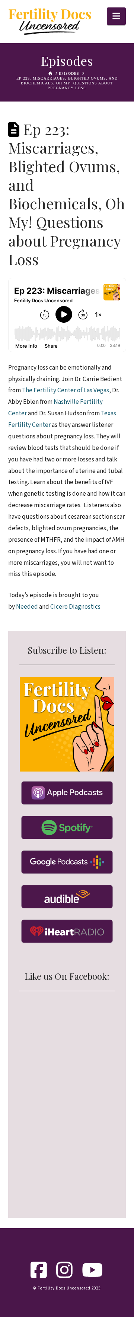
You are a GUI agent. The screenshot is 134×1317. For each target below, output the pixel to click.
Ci (53, 606)
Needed (27, 606)
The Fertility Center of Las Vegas (65, 390)
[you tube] (92, 1275)
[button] (116, 16)
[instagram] (64, 1275)
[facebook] (39, 1275)
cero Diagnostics (78, 606)
